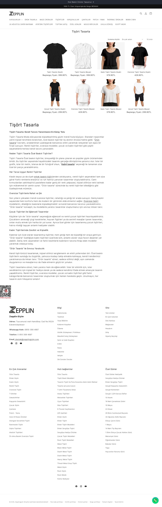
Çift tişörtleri (62, 413)
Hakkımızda (62, 313)
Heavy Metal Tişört (64, 459)
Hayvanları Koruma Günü (115, 452)
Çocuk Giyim (14, 405)
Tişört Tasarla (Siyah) (55, 72)
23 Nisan (108, 409)
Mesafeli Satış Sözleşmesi (67, 336)
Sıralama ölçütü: (114, 39)
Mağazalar (109, 324)
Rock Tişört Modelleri (65, 440)
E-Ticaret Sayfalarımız (66, 409)
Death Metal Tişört (64, 452)
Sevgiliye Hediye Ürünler (67, 432)
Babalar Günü (110, 444)
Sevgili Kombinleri (112, 390)
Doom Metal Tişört (64, 456)
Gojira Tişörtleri (15, 428)
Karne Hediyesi (63, 479)
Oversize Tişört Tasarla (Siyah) (139, 72)
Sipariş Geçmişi (111, 336)
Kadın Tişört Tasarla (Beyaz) (111, 109)
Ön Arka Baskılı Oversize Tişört (21, 436)
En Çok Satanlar (111, 317)
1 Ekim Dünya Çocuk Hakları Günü (118, 432)
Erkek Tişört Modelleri (65, 425)
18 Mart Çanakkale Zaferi (115, 401)
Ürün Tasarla (14, 374)
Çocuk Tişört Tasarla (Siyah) (54, 109)
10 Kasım (109, 397)
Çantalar (12, 409)
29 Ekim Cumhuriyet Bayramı (116, 413)
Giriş (107, 332)
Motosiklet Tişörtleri (65, 397)
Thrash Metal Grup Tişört (67, 463)
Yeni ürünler (110, 313)
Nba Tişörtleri (62, 405)
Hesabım (108, 328)
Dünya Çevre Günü (112, 421)
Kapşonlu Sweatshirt (17, 401)
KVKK (59, 344)
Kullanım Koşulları (64, 324)
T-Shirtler (13, 394)
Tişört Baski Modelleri (65, 378)
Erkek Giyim (14, 378)
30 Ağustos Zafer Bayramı (115, 417)
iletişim (60, 355)
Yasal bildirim (119, 502)
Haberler (60, 352)
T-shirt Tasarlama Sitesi (66, 390)
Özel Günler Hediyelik (113, 374)
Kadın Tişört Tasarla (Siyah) (111, 72)
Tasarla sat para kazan (66, 386)
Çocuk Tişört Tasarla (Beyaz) (139, 109)
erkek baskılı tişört (43, 177)
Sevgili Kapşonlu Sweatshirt (116, 386)
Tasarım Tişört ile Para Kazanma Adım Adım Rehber (77, 382)
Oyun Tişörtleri (63, 401)
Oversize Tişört (15, 390)
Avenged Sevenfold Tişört (19, 421)
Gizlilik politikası (70, 502)
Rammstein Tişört (16, 425)
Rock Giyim (61, 471)
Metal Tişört (62, 444)
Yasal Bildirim (62, 321)
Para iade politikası (56, 502)
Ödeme (60, 328)
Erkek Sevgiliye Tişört (65, 428)
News (59, 348)
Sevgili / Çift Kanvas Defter (116, 394)
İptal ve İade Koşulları (65, 340)
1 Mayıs (108, 425)
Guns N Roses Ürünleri (18, 417)
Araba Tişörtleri (63, 394)
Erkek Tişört (62, 421)
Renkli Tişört (14, 386)
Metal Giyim (62, 467)
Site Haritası (110, 321)
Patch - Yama (14, 413)
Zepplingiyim (19, 502)
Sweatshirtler (14, 397)
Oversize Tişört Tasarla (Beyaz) (83, 109)
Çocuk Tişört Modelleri (66, 436)
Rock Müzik (61, 475)
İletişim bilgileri (107, 502)
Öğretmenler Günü (112, 440)
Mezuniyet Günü (111, 436)
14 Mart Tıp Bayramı (113, 428)
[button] (15, 19)
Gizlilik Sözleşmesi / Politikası (68, 332)
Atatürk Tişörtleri (15, 432)
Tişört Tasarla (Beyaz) (83, 72)
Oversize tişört (91, 201)
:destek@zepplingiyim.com (26, 339)
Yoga (107, 448)
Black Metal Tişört (64, 448)
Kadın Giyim (14, 382)
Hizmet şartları (83, 502)
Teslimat (60, 317)
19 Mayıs (108, 405)
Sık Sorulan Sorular (64, 359)
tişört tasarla (67, 164)
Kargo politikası (95, 502)
